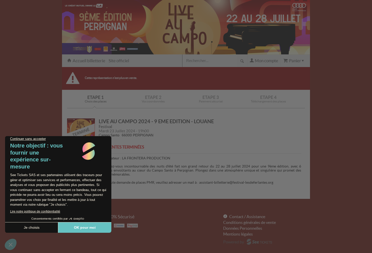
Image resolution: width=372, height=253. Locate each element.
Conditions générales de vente (249, 222)
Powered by (233, 242)
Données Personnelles (242, 228)
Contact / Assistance (247, 216)
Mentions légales (238, 234)
